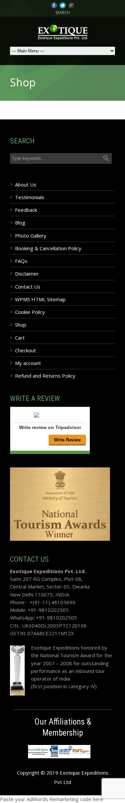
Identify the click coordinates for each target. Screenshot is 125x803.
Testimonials (29, 197)
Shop (20, 324)
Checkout (25, 350)
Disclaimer (27, 273)
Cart (20, 337)
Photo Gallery (30, 235)
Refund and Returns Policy (45, 375)
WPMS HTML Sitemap (40, 299)
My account (28, 363)
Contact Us (27, 286)
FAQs (21, 261)
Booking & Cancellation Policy (48, 248)
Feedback (26, 210)
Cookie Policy (30, 312)
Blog (20, 222)
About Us (25, 184)
